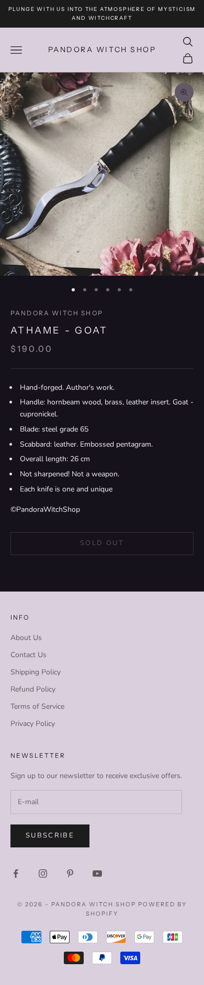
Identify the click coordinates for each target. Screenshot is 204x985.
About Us (26, 638)
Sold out (102, 543)
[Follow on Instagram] (43, 873)
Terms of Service (37, 706)
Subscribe (50, 835)
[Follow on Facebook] (15, 873)
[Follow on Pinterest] (70, 873)
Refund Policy (32, 689)
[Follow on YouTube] (97, 873)
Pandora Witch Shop (56, 313)
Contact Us (28, 655)
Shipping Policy (35, 672)
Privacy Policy (32, 724)
